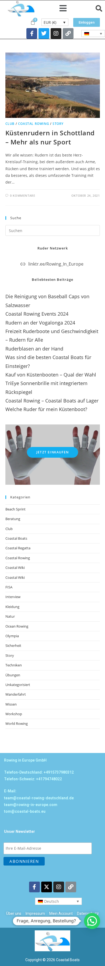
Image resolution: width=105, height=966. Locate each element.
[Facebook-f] (31, 33)
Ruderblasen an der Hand (34, 348)
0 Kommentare (22, 195)
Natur (10, 616)
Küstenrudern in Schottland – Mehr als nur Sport (50, 137)
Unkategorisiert (17, 684)
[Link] (68, 33)
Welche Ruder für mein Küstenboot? (46, 409)
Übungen (12, 675)
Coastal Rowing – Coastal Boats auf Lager (52, 400)
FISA (8, 587)
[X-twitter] (46, 887)
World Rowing (16, 723)
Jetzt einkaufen (52, 452)
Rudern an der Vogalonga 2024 (40, 322)
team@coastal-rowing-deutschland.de (39, 798)
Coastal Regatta (17, 548)
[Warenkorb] (33, 22)
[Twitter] (43, 33)
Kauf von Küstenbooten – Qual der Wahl (50, 374)
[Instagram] (56, 33)
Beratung (12, 518)
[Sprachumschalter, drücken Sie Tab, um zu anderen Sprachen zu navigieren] (93, 33)
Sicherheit (13, 645)
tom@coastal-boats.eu (25, 811)
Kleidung (12, 606)
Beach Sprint (15, 509)
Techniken (13, 665)
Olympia (12, 635)
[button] (63, 8)
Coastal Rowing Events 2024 (36, 314)
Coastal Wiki (15, 567)
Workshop (13, 713)
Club (10, 123)
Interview (12, 596)
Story (58, 123)
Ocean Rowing (16, 626)
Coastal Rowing (33, 123)
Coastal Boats (16, 538)
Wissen (11, 704)
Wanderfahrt (15, 694)
